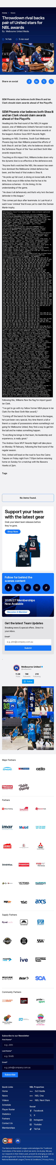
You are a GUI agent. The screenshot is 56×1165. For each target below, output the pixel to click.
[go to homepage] (18, 1141)
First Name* (7, 1040)
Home (4, 13)
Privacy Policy (48, 1160)
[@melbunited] (16, 668)
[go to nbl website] (7, 1141)
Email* (7, 637)
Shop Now (12, 531)
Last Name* (7, 1051)
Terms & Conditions (33, 1160)
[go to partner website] (7, 768)
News (13, 13)
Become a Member (17, 612)
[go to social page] (8, 587)
